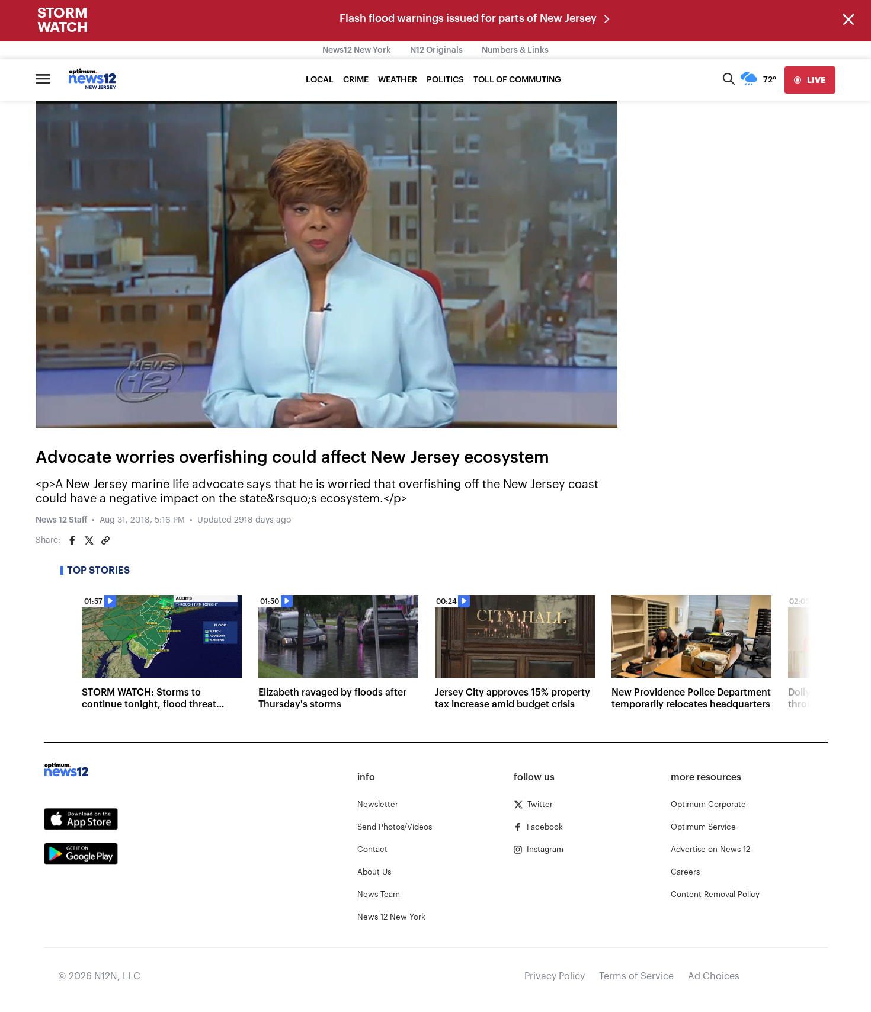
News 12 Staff (61, 520)
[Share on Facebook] (72, 540)
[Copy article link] (105, 540)
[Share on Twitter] (89, 540)
